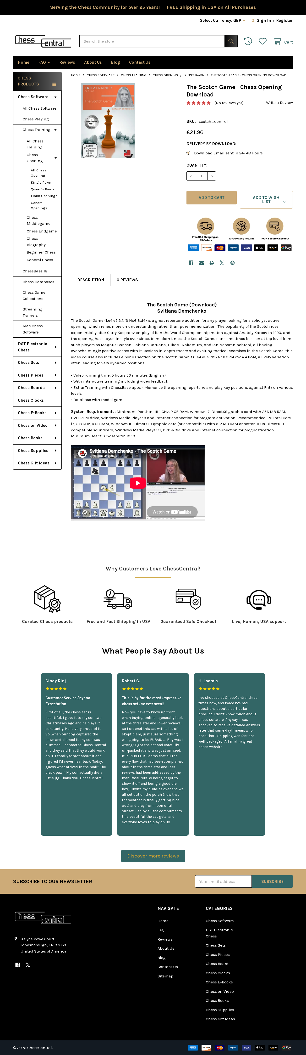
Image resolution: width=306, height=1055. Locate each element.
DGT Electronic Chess (32, 346)
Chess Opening (35, 157)
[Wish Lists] (264, 41)
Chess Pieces (30, 375)
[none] (108, 120)
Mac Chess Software (33, 328)
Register (284, 20)
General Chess (40, 259)
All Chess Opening (38, 173)
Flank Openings (44, 196)
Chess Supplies (33, 450)
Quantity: (197, 165)
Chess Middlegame (38, 220)
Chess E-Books (32, 412)
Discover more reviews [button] (153, 856)
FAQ (42, 62)
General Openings (39, 205)
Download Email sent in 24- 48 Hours (228, 153)
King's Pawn (41, 182)
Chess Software (33, 96)
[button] (266, 200)
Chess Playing (36, 119)
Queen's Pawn (42, 189)
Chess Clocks (31, 400)
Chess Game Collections (34, 295)
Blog (115, 62)
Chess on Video (33, 425)
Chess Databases (38, 281)
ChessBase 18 (35, 271)
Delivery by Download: (211, 143)
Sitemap (165, 976)
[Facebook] (190, 262)
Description (90, 279)
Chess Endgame (42, 231)
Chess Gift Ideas (33, 463)
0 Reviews (127, 279)
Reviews (67, 62)
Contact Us (139, 62)
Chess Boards (31, 387)
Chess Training (36, 129)
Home (23, 62)
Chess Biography (36, 241)
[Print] (211, 262)
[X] (222, 262)
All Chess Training (35, 144)
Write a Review (279, 102)
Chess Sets (28, 362)
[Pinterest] (232, 262)
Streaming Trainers (33, 312)
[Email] (201, 262)
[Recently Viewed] (249, 41)
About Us (93, 62)
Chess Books (30, 437)
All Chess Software (39, 108)
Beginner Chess (41, 252)
